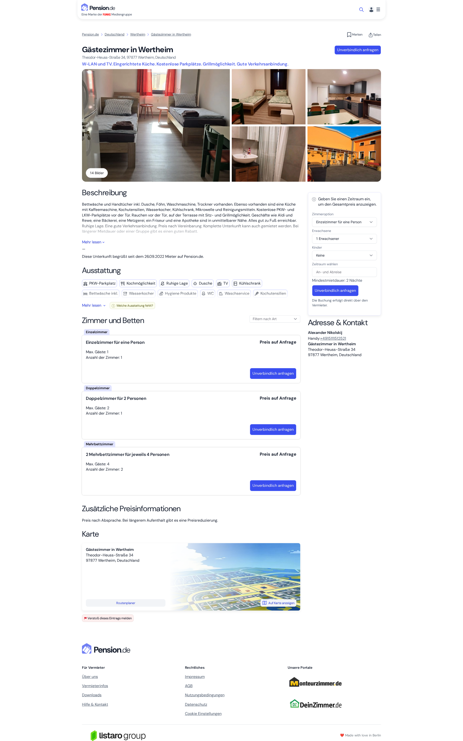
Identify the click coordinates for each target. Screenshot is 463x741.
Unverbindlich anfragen (357, 49)
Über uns (90, 676)
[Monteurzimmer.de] (315, 688)
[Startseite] (107, 648)
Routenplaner (125, 603)
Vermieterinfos (95, 685)
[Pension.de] (99, 6)
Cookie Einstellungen (203, 713)
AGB (189, 685)
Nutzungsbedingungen (205, 695)
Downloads (92, 695)
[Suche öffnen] (362, 9)
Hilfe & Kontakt (95, 704)
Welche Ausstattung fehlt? (134, 305)
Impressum (195, 676)
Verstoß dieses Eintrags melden (110, 618)
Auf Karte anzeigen (281, 603)
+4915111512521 (333, 338)
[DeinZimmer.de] (315, 710)
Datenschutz (196, 704)
